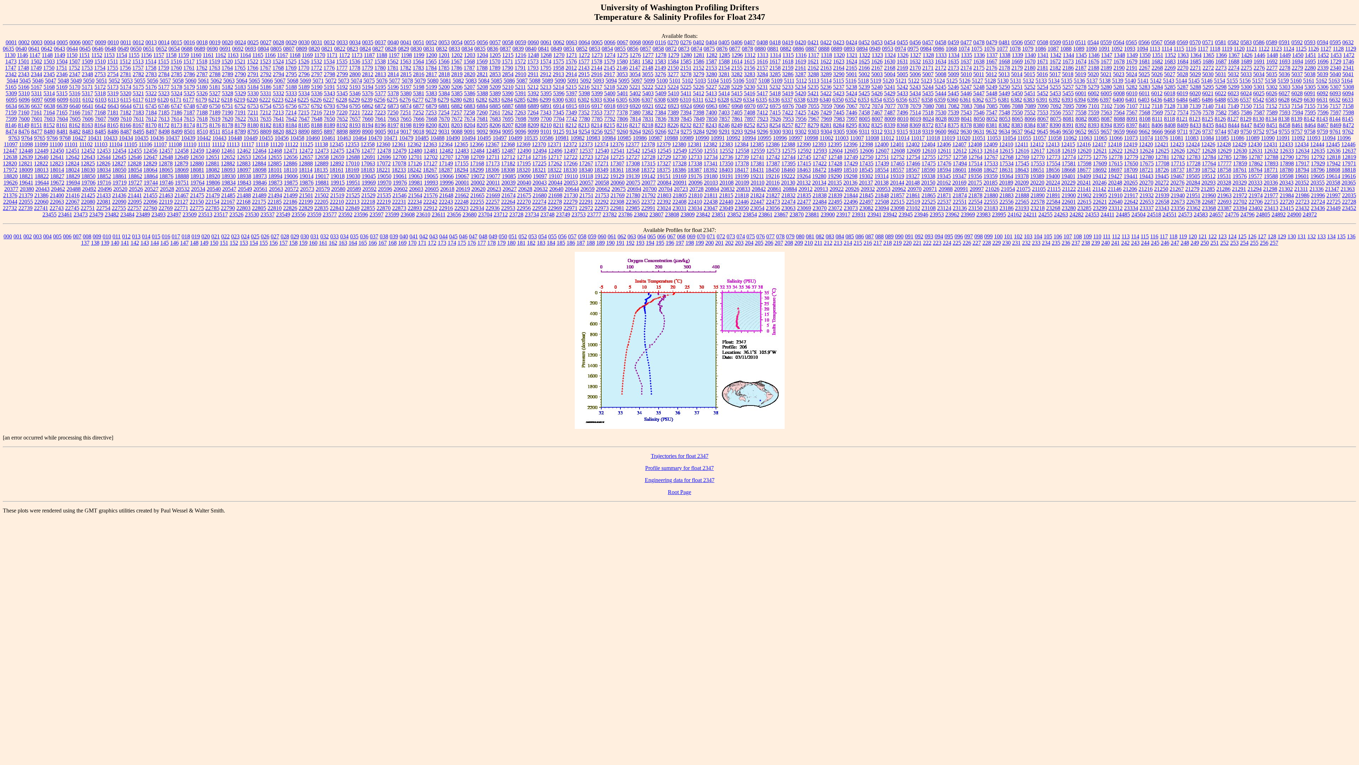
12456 (150, 151)
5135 (1066, 81)
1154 (121, 55)
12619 (1069, 151)
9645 (1042, 132)
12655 (275, 157)
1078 (1015, 49)
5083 (471, 81)
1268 (546, 55)
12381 (695, 144)
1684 (1182, 61)
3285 (775, 74)
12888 (306, 163)
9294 (750, 132)
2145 (609, 68)
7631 (253, 119)
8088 (1119, 119)
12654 (259, 157)
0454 (889, 42)
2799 (342, 74)
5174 (125, 87)
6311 (698, 100)
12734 (711, 157)
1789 (494, 68)
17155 (461, 163)
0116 (660, 42)
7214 (291, 112)
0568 (1169, 42)
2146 (622, 68)
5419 (787, 93)
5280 (1106, 87)
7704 (558, 119)
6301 (571, 100)
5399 (597, 93)
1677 (1106, 61)
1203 (469, 55)
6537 (1245, 100)
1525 (291, 61)
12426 (1208, 144)
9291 (724, 132)
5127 (977, 81)
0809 (301, 49)
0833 (454, 49)
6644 (126, 106)
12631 (1256, 151)
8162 (74, 125)
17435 (866, 163)
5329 (240, 93)
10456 (282, 138)
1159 (183, 55)
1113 (1154, 49)
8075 (1055, 119)
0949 (875, 49)
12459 (197, 151)
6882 (457, 106)
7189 (214, 112)
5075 (369, 81)
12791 (1302, 157)
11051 (979, 138)
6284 (507, 100)
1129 (1350, 49)
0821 (327, 49)
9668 (1170, 132)
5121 (901, 81)
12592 (804, 151)
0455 (902, 42)
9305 (839, 132)
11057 (1040, 138)
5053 (127, 81)
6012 (1157, 93)
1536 (354, 61)
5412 (698, 93)
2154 (724, 68)
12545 (664, 151)
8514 (227, 132)
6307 (647, 100)
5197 (406, 87)
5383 (431, 93)
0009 (100, 42)
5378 (393, 93)
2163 (826, 68)
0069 (648, 42)
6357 (914, 100)
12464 (259, 151)
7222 (367, 112)
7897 (750, 119)
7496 (902, 112)
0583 (1246, 42)
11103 (101, 144)
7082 (953, 106)
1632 (915, 61)
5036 (1284, 74)
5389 (495, 93)
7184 (151, 112)
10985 (624, 138)
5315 (62, 93)
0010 (113, 42)
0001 (11, 42)
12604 (835, 151)
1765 (240, 68)
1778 (354, 68)
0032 (329, 42)
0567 (1157, 42)
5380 (406, 93)
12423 (1177, 144)
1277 (648, 55)
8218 (647, 125)
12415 (1068, 144)
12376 (617, 144)
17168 (477, 163)
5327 (214, 93)
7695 (508, 119)
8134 (1271, 119)
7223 (380, 112)
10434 (126, 138)
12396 (850, 144)
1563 (405, 61)
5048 (63, 81)
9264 (635, 132)
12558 (742, 151)
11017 (918, 138)
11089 (1253, 138)
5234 (800, 87)
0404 (711, 42)
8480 (49, 132)
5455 (1068, 93)
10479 (406, 138)
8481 (62, 132)
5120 (888, 81)
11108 (175, 144)
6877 (418, 106)
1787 (469, 68)
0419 (787, 42)
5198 (418, 87)
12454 (119, 151)
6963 (711, 106)
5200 (444, 87)
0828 (390, 49)
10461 (328, 138)
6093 (1335, 93)
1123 (1276, 49)
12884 (259, 163)
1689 (1246, 61)
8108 (1145, 119)
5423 (838, 93)
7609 (113, 119)
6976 (788, 106)
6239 (367, 100)
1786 (456, 68)
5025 (1144, 74)
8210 (546, 125)
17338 (695, 163)
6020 (1195, 93)
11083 (1192, 138)
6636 (24, 106)
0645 (85, 49)
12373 (586, 144)
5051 (101, 81)
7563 (1106, 112)
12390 (804, 144)
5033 (1246, 74)
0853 (594, 49)
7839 (673, 119)
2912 (545, 74)
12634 (1302, 151)
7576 (1195, 112)
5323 (164, 93)
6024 (1246, 93)
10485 (422, 138)
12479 (399, 151)
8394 (1106, 125)
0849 (556, 49)
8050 (979, 119)
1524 (278, 61)
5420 (800, 93)
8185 (304, 125)
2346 (62, 74)
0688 (187, 49)
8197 (393, 125)
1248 (533, 55)
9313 (889, 132)
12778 (1115, 157)
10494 (468, 138)
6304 (609, 100)
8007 (877, 119)
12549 (680, 151)
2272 (1208, 68)
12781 (1162, 157)
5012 (991, 74)
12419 (1130, 144)
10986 (640, 138)
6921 (648, 106)
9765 (39, 138)
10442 (204, 138)
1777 (342, 68)
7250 (392, 112)
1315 (788, 55)
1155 (133, 55)
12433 (1286, 144)
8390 (1055, 125)
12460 (213, 151)
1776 (329, 68)
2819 (457, 74)
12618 (1053, 151)
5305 (1310, 87)
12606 (867, 151)
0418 (775, 42)
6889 (533, 106)
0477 (966, 42)
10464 (359, 138)
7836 (660, 119)
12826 (103, 163)
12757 (944, 157)
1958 (558, 68)
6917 (597, 106)
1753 (87, 68)
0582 (1233, 42)
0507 (1030, 42)
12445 (1333, 144)
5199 (431, 87)
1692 (1272, 61)
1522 (252, 61)
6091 (1309, 93)
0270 (673, 42)
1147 (34, 55)
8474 (11, 132)
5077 (394, 81)
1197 (394, 55)
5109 (776, 81)
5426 (877, 93)
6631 (1322, 100)
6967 (724, 106)
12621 (1100, 151)
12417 (1099, 144)
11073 (1131, 138)
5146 (1206, 81)
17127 (430, 163)
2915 (584, 74)
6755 (278, 106)
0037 (380, 42)
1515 (163, 61)
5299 (1233, 87)
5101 (675, 81)
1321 (852, 55)
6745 (151, 106)
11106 (145, 144)
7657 (355, 119)
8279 (813, 125)
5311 (36, 93)
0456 (915, 42)
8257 (787, 125)
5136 (1079, 81)
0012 (138, 42)
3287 (800, 74)
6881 (444, 106)
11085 (1222, 138)
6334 (749, 100)
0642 (46, 49)
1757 (138, 68)
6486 (1207, 100)
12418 (1115, 144)
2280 (1310, 68)
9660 (1131, 132)
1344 (1068, 55)
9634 (1004, 132)
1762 (201, 68)
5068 (292, 81)
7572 (1170, 112)
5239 (864, 87)
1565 (431, 61)
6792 (316, 106)
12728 (648, 157)
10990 (702, 138)
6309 (672, 100)
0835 (480, 49)
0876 (722, 49)
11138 (321, 144)
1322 (864, 55)
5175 (138, 87)
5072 (331, 81)
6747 (176, 106)
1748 (23, 68)
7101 (1094, 106)
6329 (736, 100)
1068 (951, 49)
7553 (1042, 112)
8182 (265, 125)
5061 (203, 81)
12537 (586, 151)
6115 (125, 100)
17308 (633, 163)
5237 (838, 87)
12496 (555, 151)
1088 (1066, 49)
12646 (135, 157)
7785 (597, 119)
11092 (1298, 138)
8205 (482, 125)
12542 (633, 151)
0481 (1004, 42)
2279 (1297, 68)
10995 (764, 138)
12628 (1209, 151)
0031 (316, 42)
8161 (62, 125)
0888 (824, 49)
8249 (736, 125)
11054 (1009, 138)
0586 (1259, 42)
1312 (750, 55)
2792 (265, 74)
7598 (1348, 112)
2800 (355, 74)
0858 (658, 49)
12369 (523, 144)
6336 (774, 100)
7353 (596, 112)
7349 (571, 112)
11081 (1176, 138)
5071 (318, 81)
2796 (304, 74)
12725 (617, 157)
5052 (114, 81)
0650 (136, 49)
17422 (820, 163)
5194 (367, 87)
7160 (23, 112)
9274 (673, 132)
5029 (1195, 74)
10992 (733, 138)
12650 (197, 157)
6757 (304, 106)
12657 (306, 157)
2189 (1106, 68)
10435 (141, 138)
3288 (813, 74)
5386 (469, 93)
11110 (189, 144)
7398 (698, 112)
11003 (842, 138)
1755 (112, 68)
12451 (72, 151)
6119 (150, 100)
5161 (1308, 81)
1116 (1191, 49)
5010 (966, 74)
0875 (709, 49)
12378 (648, 144)
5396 (558, 93)
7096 (1081, 106)
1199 (418, 55)
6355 (889, 100)
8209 (533, 125)
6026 (1271, 93)
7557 (1068, 112)
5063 (229, 81)
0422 (826, 42)
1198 (406, 55)
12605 (851, 151)
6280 (456, 100)
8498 (164, 132)
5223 (660, 87)
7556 (1055, 112)
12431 (1270, 144)
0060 (533, 42)
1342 (1055, 55)
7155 (1309, 106)
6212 (214, 100)
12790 (1287, 157)
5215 (571, 87)
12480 (415, 151)
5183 (240, 87)
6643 (113, 106)
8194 (367, 125)
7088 (1017, 106)
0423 (838, 42)
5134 (1054, 81)
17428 (835, 163)
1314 (775, 55)
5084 (483, 81)
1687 (1221, 61)
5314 (49, 93)
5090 (560, 81)
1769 (291, 68)
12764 (975, 157)
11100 (56, 144)
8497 (151, 132)
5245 (940, 87)
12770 (1038, 157)
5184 (253, 87)
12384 (741, 144)
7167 (87, 112)
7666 (418, 119)
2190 (1119, 68)
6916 (584, 106)
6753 (253, 106)
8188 (316, 125)
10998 (811, 138)
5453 (1055, 93)
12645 (119, 157)
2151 (686, 68)
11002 (826, 138)
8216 (622, 125)
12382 (710, 144)
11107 (160, 144)
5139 (1117, 81)
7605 (75, 119)
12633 (1287, 151)
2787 (202, 74)
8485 (100, 132)
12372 (570, 144)
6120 (163, 100)
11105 (130, 144)
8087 (1106, 119)
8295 (851, 125)
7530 (940, 112)
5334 (304, 93)
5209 (495, 87)
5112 (801, 81)
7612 (151, 119)
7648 (316, 119)
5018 (1067, 74)
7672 (457, 119)
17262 (555, 163)
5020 (1093, 74)
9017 (406, 132)
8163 (87, 125)
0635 (8, 49)
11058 (1055, 138)
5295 (1208, 87)
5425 (864, 93)
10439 (188, 138)
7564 (1119, 112)
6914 (558, 106)
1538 (380, 61)
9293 (737, 132)
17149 (446, 163)
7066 (839, 106)
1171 (332, 55)
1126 (1313, 49)
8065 (1017, 119)
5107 (751, 81)
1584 (673, 61)
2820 (469, 74)
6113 (113, 100)
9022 (431, 132)
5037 (1297, 74)
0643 (59, 49)
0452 (864, 42)
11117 (247, 144)
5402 (635, 93)
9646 (1055, 132)
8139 (1296, 119)
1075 (976, 49)
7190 (227, 112)
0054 (457, 42)
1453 (1336, 55)
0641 (34, 49)
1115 (1179, 49)
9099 (533, 132)
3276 (660, 74)
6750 (214, 106)
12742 (773, 157)
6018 (1169, 93)
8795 (253, 132)
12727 (633, 157)
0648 (110, 49)
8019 (915, 119)
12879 (181, 163)
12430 (1255, 144)
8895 (316, 132)
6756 (291, 106)
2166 (864, 68)
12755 (929, 157)
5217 (596, 87)
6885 (495, 106)
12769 (1022, 157)
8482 (75, 132)
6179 (201, 100)
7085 (992, 106)
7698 (520, 119)
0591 (1284, 42)
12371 (554, 144)
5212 (533, 87)
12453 (104, 151)
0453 (877, 42)
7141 (1220, 106)
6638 (49, 106)
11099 (41, 144)
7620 (227, 119)
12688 (353, 157)
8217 (635, 125)
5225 (686, 87)
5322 (151, 93)
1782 (405, 68)
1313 (762, 55)
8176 (214, 125)
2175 (979, 68)
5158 (1270, 81)
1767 (265, 68)
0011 (125, 42)
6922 (660, 106)
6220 (252, 100)
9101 (546, 132)
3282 (736, 74)
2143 (584, 68)
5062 (216, 81)
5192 (342, 87)
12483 (462, 151)
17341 (711, 163)
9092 (482, 132)
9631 (979, 132)
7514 (915, 112)
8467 (1323, 125)
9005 (380, 132)
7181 (113, 112)
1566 (443, 61)
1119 (1227, 49)
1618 (787, 61)
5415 (736, 93)
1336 (979, 55)
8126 (1220, 119)
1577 (584, 61)
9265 (648, 132)
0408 (762, 42)
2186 (1068, 68)
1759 (163, 68)
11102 (86, 144)
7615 (189, 119)
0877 (734, 49)
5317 (87, 93)
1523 (265, 61)
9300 (775, 132)
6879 (431, 106)
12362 (414, 144)
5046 (38, 81)
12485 (493, 151)
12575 (789, 151)
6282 (481, 100)
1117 (1203, 49)
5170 (74, 87)
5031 (1220, 74)
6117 (138, 100)
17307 (617, 163)
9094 (495, 132)
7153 (1284, 106)
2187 (1080, 68)
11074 (1146, 138)
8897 (329, 132)
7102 (1106, 106)
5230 (749, 87)
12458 (181, 151)
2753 (100, 74)
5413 (711, 93)
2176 (991, 68)
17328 (679, 163)
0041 (406, 42)
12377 (632, 144)
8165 (113, 125)
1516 (176, 61)
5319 (113, 93)
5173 (113, 87)
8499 (177, 132)
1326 (902, 55)
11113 (233, 144)
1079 (1027, 49)
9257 (609, 132)
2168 (889, 68)
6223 (277, 100)
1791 (520, 68)
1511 (112, 61)
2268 (1157, 68)
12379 (663, 144)
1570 (494, 61)
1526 (303, 61)
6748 (189, 106)
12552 (726, 151)
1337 (992, 55)
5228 (724, 87)
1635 (953, 61)
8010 (902, 119)
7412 (762, 112)
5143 (1168, 81)
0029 (291, 42)
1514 (150, 61)
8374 (940, 125)
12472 (306, 151)
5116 (850, 81)
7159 (11, 112)
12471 (290, 151)
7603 (49, 119)
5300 (1246, 87)
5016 (1042, 74)
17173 (493, 163)
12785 (1224, 157)
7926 (775, 119)
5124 (939, 81)
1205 (495, 55)
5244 (928, 87)
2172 (940, 68)
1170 (319, 55)
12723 (586, 157)
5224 (673, 87)
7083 (966, 106)
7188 (202, 112)
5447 (979, 93)
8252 (749, 125)
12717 (555, 157)
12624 (1147, 151)
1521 (240, 61)
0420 (800, 42)
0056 (482, 42)
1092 (1117, 49)
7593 (1284, 112)
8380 (979, 125)
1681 (1144, 61)
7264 (533, 112)
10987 (655, 138)
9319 (928, 132)
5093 (598, 81)
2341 (1348, 68)
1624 (851, 61)
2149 (660, 68)
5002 (864, 74)
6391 (1042, 100)
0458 (940, 42)
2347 (74, 74)
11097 (11, 144)
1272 (584, 55)
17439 (882, 163)
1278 (660, 55)
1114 (1167, 49)
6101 (75, 100)
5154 (1219, 81)
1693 (1284, 61)
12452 (88, 151)
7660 (367, 119)
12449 (41, 151)
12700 (399, 157)
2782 (138, 74)
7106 (1119, 106)
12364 (445, 144)
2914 (571, 74)
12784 (1209, 157)
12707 (446, 157)
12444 (1317, 144)
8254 (775, 125)
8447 (1246, 125)
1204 (482, 55)
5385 (457, 93)
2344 (36, 74)
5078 (407, 81)
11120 (276, 144)
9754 (1271, 132)
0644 (72, 49)
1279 (673, 55)
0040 (393, 42)
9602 (953, 132)
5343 (329, 93)
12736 (726, 157)
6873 (393, 106)
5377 (380, 93)
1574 (545, 61)
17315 (648, 163)
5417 (762, 93)
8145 (1347, 119)
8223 (660, 125)
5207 (469, 87)
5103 (700, 81)
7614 (176, 119)
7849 (699, 119)
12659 (337, 157)
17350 (726, 163)
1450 (1297, 55)
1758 (150, 68)
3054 (635, 74)
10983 (593, 138)
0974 (900, 49)
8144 (1335, 119)
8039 (953, 119)
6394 (1080, 100)
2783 (151, 74)
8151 (36, 125)
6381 (1003, 100)
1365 (1208, 55)
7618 (202, 119)
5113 (813, 81)
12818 (1333, 157)
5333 (291, 93)
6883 (469, 106)
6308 (660, 100)
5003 (877, 74)
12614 (991, 151)
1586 (698, 61)
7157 (1335, 106)
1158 (171, 55)
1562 (392, 61)
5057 (165, 81)
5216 (584, 87)
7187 (189, 112)
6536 (1233, 100)
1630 (889, 61)
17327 (664, 163)
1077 (1002, 49)
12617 (1038, 151)
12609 (913, 151)
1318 (826, 55)
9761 (1335, 132)
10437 (173, 138)
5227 (711, 87)
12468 (275, 151)
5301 (1259, 87)
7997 (852, 119)
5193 (355, 87)
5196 (393, 87)
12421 (1161, 144)
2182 (1055, 68)
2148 (647, 68)
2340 (1335, 68)
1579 (609, 61)
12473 (322, 151)
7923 (762, 119)
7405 (736, 112)
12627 (1193, 151)
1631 (902, 61)
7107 (1132, 106)
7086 (1004, 106)
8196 (380, 125)
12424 (1193, 144)
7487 (889, 112)
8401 (1144, 125)
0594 (1322, 42)
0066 (609, 42)
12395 (835, 144)
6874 (406, 106)
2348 (87, 74)
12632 (1271, 151)
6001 (1080, 93)
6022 (1220, 93)
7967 (813, 119)
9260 (622, 132)
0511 (1080, 42)
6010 (1131, 93)
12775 (1084, 157)
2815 (406, 74)
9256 (597, 132)
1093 (1129, 49)
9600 (940, 132)
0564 (1118, 42)
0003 (36, 42)
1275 (622, 55)
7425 (800, 112)
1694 (1297, 61)
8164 (100, 125)
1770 (303, 68)
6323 (710, 100)
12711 (493, 157)
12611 (944, 151)
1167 (282, 55)
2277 (1272, 68)
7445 (838, 112)
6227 (328, 100)
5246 (953, 87)
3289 (826, 74)
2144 (596, 68)
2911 (533, 74)
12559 (758, 151)
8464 (1310, 125)
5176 (151, 87)
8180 (253, 125)
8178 (227, 125)
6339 (812, 100)
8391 (1068, 125)
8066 (1030, 119)
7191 (240, 112)
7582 (1221, 112)
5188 (291, 87)
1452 (1323, 55)
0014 (164, 42)
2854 (508, 74)
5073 (343, 81)
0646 (97, 49)
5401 (622, 93)
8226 (673, 125)
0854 (607, 49)
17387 (773, 163)
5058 (178, 81)
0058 (508, 42)
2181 (1042, 68)
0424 (851, 42)
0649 (123, 49)
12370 (539, 144)
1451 (1310, 55)
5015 (1029, 74)
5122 (913, 81)
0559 (1106, 42)
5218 (609, 87)
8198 (406, 125)
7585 (1233, 112)
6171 (176, 100)
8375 (953, 125)
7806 (622, 119)
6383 (1029, 100)
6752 (240, 106)
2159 (787, 68)
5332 (278, 93)
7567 (1131, 112)
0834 (467, 49)
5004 (889, 74)
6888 (520, 106)
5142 (1156, 81)
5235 (813, 87)
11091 (1283, 138)
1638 (979, 61)
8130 (1258, 119)
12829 (150, 163)
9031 (444, 132)
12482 (446, 151)
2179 (1017, 68)
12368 (508, 144)
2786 (189, 74)
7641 (278, 119)
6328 (723, 100)
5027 (1169, 74)
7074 (877, 106)
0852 (581, 49)
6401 (1131, 100)
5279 (1093, 87)
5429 (889, 93)
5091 (573, 81)
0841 (543, 49)
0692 (237, 49)
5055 (139, 81)
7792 (609, 119)
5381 (418, 93)
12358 (368, 144)
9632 (991, 132)
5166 (23, 87)
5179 (189, 87)
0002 (24, 42)
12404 (928, 144)
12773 (1053, 157)
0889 (836, 49)
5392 (533, 93)
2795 (291, 74)
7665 (406, 119)
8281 (826, 125)
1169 (307, 55)
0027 (265, 42)
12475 (337, 151)
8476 (24, 132)
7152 (1271, 106)
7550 (1017, 112)
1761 (189, 68)
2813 (380, 74)
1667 (991, 61)
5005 (902, 74)
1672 (1055, 61)
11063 (1085, 138)
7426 (813, 112)
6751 (227, 106)
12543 (649, 151)
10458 (297, 138)
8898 (342, 132)
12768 (1006, 157)
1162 (220, 55)
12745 (804, 157)
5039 (1322, 74)
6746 (164, 106)
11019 (948, 138)
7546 (979, 112)
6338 (799, 100)
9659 (1119, 132)
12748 (835, 157)
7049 (801, 106)
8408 (1170, 125)
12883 (243, 163)
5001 (851, 74)
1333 (941, 55)
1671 (1042, 61)
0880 (760, 49)
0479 (991, 42)
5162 (1321, 81)
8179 (240, 125)
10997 (796, 138)
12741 (757, 157)
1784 (431, 68)
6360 (952, 100)
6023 (1233, 93)
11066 (1116, 138)
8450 (1259, 125)
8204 (469, 125)
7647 (304, 119)
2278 (1284, 68)
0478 (979, 42)
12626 (1178, 151)
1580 (622, 61)
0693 (250, 49)
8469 (1335, 125)
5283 (1144, 87)
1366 (1221, 55)
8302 (864, 125)
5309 (11, 93)
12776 (1100, 157)
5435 (928, 93)
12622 (1115, 151)
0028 (278, 42)
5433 (902, 93)
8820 (278, 132)
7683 (495, 119)
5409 (660, 93)
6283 (494, 100)
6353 (863, 100)
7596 (1323, 112)
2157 (762, 68)
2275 (1246, 68)
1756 (125, 68)
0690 (212, 49)
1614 (736, 61)
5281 (1119, 87)
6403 (1143, 100)
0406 (736, 42)
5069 (305, 81)
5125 (952, 81)
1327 (915, 55)
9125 (558, 132)
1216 (520, 55)
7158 (1348, 106)
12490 (524, 151)
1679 (1131, 61)
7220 (342, 112)
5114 (826, 81)
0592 (1297, 42)
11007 (857, 138)
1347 (1106, 55)
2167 (877, 68)
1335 (966, 55)
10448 (235, 138)
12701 (415, 157)
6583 (1271, 100)
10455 (266, 138)
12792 (1318, 157)
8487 (126, 132)
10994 (749, 138)
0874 (696, 49)
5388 (482, 93)
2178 (1004, 68)
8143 (1322, 119)
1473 (11, 61)
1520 (227, 61)
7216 (316, 112)
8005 (864, 119)
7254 (443, 112)
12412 (1037, 144)
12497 (571, 151)
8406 (1157, 125)
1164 (245, 55)
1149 (59, 55)
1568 (469, 61)
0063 (571, 42)
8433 (1195, 125)
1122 (1263, 49)
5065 (254, 81)
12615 (1006, 151)
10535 (531, 138)
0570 (1195, 42)
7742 (571, 119)
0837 (505, 49)
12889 (321, 163)
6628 (1284, 100)
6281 (469, 100)
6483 (1169, 100)
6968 (737, 106)
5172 (100, 87)
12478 (384, 151)
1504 (62, 61)
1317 (813, 55)
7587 (1259, 112)
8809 (265, 132)
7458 (864, 112)
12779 (1131, 157)
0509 (1055, 42)
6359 (940, 100)
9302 (801, 132)
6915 (571, 106)
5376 (367, 93)
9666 (1157, 132)
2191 (1131, 68)
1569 (482, 61)
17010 (352, 163)
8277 (800, 125)
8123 (1194, 119)
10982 (577, 138)
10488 (437, 138)
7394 (686, 112)
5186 (265, 87)
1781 (392, 68)
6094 (1348, 93)
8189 (329, 125)
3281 (724, 74)
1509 (87, 61)
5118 (863, 81)
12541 (617, 151)
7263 (520, 112)
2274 (1233, 68)
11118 (262, 144)
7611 (138, 119)
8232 (686, 125)
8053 (1004, 119)
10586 (546, 138)
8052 (992, 119)
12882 (228, 163)
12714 (524, 157)
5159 (1283, 81)
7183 (138, 112)
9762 (1348, 132)
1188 (381, 55)
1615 (749, 61)
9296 (762, 132)
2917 (609, 74)
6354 (876, 100)
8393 (1093, 125)
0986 (938, 49)
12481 (431, 151)
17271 (602, 163)
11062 (1070, 138)
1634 (940, 61)
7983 (839, 119)
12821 (25, 163)
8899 (355, 132)
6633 (1347, 100)
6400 (1118, 100)
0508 (1042, 42)
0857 (645, 49)
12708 (462, 157)
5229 (736, 87)
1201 (444, 55)
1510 (100, 61)
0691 (225, 49)
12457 (166, 151)
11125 (306, 144)
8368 (902, 125)
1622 (826, 61)
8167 (138, 125)
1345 (1081, 55)
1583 (660, 61)
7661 (380, 119)
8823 (291, 132)
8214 (596, 125)
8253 (762, 125)
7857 (724, 119)
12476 (353, 151)
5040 (1335, 74)
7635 (265, 119)
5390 (508, 93)
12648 (166, 157)
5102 (687, 81)
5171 (87, 87)
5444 (940, 93)
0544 (1093, 42)
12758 (960, 157)
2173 (953, 68)
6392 (1054, 100)
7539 (953, 112)
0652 (161, 49)
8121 (1182, 119)
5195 (380, 87)
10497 (500, 138)
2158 (775, 68)
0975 (913, 49)
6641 (87, 106)
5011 (978, 74)
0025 (253, 42)
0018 (202, 42)
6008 (1119, 93)
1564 (418, 61)
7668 (431, 119)
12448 (26, 151)
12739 (742, 157)
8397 (1131, 125)
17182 (508, 163)
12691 (368, 157)
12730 (679, 157)
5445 (953, 93)
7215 (303, 112)
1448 (1272, 55)
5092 (585, 81)
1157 (158, 55)
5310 (24, 93)
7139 (1195, 106)
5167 (36, 87)
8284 (838, 125)
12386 (772, 144)
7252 (418, 112)
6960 (699, 106)
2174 (966, 68)
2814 (393, 74)
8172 (164, 125)
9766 (52, 138)
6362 (978, 100)
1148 (47, 55)
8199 (418, 125)
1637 (966, 61)
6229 (354, 100)
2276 (1259, 68)
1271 (571, 55)
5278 (1080, 87)
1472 (1348, 55)
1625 (864, 61)
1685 (1195, 61)
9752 (1259, 132)
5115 (838, 81)
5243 (915, 87)
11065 (1100, 138)
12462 (244, 151)
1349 (1132, 55)
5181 (214, 87)
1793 (533, 68)
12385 (757, 144)
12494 (540, 151)
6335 (761, 100)
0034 (355, 42)
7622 (240, 119)
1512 (125, 61)
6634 (11, 106)
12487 (508, 151)
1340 (1030, 55)
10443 (219, 138)
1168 (294, 55)
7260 (482, 112)
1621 (813, 61)
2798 (329, 74)
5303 (1284, 87)
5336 (316, 93)
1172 (344, 55)
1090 (1091, 49)
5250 (1004, 87)
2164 (838, 68)
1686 (1208, 61)
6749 (202, 106)
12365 (461, 144)
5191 (329, 87)
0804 (263, 49)
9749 (1233, 132)
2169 (902, 68)
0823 (352, 49)
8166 (125, 125)
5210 (508, 87)
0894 (862, 49)
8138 (1284, 119)
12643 (88, 157)
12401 (897, 144)
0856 (632, 49)
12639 (26, 157)
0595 (1335, 42)
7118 (1157, 106)
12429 (1239, 144)
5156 (1245, 81)
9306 (852, 132)
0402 (698, 42)
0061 (546, 42)
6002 (1093, 93)
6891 (546, 106)
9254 (584, 132)
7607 (100, 119)
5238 (851, 87)
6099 (62, 100)
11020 (963, 138)
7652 (342, 119)
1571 (507, 61)
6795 (355, 106)
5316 (74, 93)
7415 (775, 112)
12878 (166, 163)
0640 (21, 49)
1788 (482, 68)
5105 (726, 81)
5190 (316, 87)
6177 (188, 100)
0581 (1220, 42)
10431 (95, 138)
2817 (431, 74)
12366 (477, 144)
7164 (49, 112)
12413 (1052, 144)
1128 (1338, 49)
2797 (316, 74)
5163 (1334, 81)
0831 (429, 49)
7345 (558, 112)
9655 (1093, 132)
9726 (1195, 132)
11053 (994, 138)
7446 (851, 112)
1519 (214, 61)
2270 (1182, 68)
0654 (174, 49)
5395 (546, 93)
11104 (115, 144)
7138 (1182, 106)
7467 (877, 112)
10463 (344, 138)
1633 (928, 61)
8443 (1221, 125)
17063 (368, 163)
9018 (418, 132)
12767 (991, 157)
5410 (673, 93)
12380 (679, 144)
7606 (87, 119)
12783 (1193, 157)
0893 (849, 49)
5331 (265, 93)
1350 (1145, 55)
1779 (367, 68)
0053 (444, 42)
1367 (1234, 55)
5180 (202, 87)
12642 (72, 157)
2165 (851, 68)
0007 (87, 42)
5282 (1131, 87)
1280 (686, 55)
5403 (648, 93)
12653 (244, 157)
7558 (1080, 112)
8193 (355, 125)
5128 (990, 81)
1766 (252, 68)
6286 (532, 100)
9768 (65, 138)
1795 (545, 68)
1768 (278, 68)
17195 (524, 163)
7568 (1144, 112)
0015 (176, 42)
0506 (1017, 42)
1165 (257, 55)
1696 (1323, 61)
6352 (850, 100)
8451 (1272, 125)
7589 (1272, 112)
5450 (1017, 93)
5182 (227, 87)
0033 (342, 42)
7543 (966, 112)
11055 (1024, 138)
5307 (1335, 87)
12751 (882, 157)
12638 (10, 157)
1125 (1301, 49)
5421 (813, 93)
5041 (1348, 74)
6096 (24, 100)
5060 (190, 81)
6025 (1259, 93)
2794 (278, 74)
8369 (915, 125)
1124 (1288, 49)
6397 (1105, 100)
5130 (1003, 81)
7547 (991, 112)
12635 (1318, 151)
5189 (304, 87)
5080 (432, 81)
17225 (539, 163)
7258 (469, 112)
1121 (1251, 49)
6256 (379, 100)
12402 (913, 144)
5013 (1004, 74)
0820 (314, 49)
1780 (380, 68)
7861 (737, 119)
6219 (239, 100)
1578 (596, 61)
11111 (204, 144)
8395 (1119, 125)
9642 (1030, 132)
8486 (113, 132)
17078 (399, 163)
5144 (1181, 81)
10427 (79, 138)
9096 (520, 132)
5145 (1194, 81)
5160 (1296, 81)
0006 (75, 42)
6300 (558, 100)
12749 (851, 157)
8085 (1094, 119)
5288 (1195, 87)
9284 (699, 132)
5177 (164, 87)
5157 (1257, 81)
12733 (695, 157)
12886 (290, 163)
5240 (877, 87)
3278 (686, 74)
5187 (278, 87)
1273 (597, 55)
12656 (290, 157)
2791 (253, 74)
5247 (966, 87)
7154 (1297, 106)
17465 (897, 163)
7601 (36, 119)
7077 (890, 106)
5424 (851, 93)
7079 (915, 106)
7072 (864, 106)
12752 (897, 157)
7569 (1157, 112)
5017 (1055, 74)
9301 (788, 132)
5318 (100, 93)
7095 (1068, 106)
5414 (724, 93)
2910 (520, 74)
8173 (176, 125)
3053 (622, 74)
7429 (826, 112)
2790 (240, 74)
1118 (1215, 49)
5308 (1348, 87)
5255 (1055, 87)
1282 (711, 55)
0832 (441, 49)
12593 (820, 151)
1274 (609, 55)
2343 (23, 74)
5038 (1309, 74)
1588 (724, 61)
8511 (215, 132)
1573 (533, 61)
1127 (1325, 49)
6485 (1194, 100)
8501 (189, 132)
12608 (898, 151)
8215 (609, 125)
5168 (49, 87)
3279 (698, 74)
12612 (960, 151)
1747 (10, 68)
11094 (1329, 138)
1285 (724, 55)
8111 (1157, 119)
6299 (545, 100)
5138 (1105, 81)
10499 (515, 138)
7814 (635, 119)
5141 (1143, 81)
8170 (151, 125)
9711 (1182, 132)
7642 (291, 119)
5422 (826, 93)
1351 (1157, 55)
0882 (785, 49)
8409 (1182, 125)
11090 (1268, 138)
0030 (304, 42)
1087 (1053, 49)
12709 (477, 157)
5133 (1041, 81)
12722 (570, 157)
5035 (1271, 74)
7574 (1182, 112)
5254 (1042, 87)
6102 (88, 100)
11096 (1344, 138)
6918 (609, 106)
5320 (125, 93)
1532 (316, 61)
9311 (864, 132)
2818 (444, 74)
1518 (201, 61)
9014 (393, 132)
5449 (1004, 93)
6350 (838, 100)
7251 (405, 112)
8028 (941, 119)
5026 (1157, 74)
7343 (545, 112)
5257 (1068, 87)
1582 (647, 61)
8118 (1169, 119)
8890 (304, 132)
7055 (813, 106)
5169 (62, 87)
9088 (457, 132)
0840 (531, 49)
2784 (164, 74)
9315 (902, 132)
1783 (418, 68)
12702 (431, 157)
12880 (197, 163)
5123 (926, 81)
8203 (457, 125)
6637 (36, 106)
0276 (686, 42)
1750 (49, 68)
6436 (1156, 100)
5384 (444, 93)
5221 (635, 87)
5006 (915, 74)
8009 (890, 119)
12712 (508, 157)
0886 (798, 49)
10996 (780, 138)
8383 (1017, 125)
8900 (367, 132)
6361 (965, 100)
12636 (1333, 151)
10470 (375, 138)
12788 (1271, 157)
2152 (698, 68)
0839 (518, 49)
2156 (749, 68)
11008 (872, 138)
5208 (482, 87)
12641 (57, 157)
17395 (788, 163)
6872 (380, 106)
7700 (546, 119)
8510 (202, 132)
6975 (775, 106)
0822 (339, 49)
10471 (391, 138)
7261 (494, 112)
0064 (584, 42)
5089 (547, 81)
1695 (1310, 61)
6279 (443, 100)
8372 (928, 125)
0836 (492, 49)
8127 (1233, 119)
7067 (852, 106)
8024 (928, 119)
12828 (134, 163)
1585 (686, 61)
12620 (1084, 151)
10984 (609, 138)
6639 (62, 106)
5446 (966, 93)
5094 (611, 81)
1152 (96, 55)
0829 (403, 49)
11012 (887, 138)
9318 (915, 132)
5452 (1042, 93)
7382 (647, 112)
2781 (125, 74)
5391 (520, 93)
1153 (109, 55)
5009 (953, 74)
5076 (382, 81)
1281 (699, 55)
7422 (787, 112)
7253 (431, 112)
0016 (189, 42)
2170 (915, 68)
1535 (342, 61)
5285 (1170, 87)
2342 (11, 74)
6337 (787, 100)
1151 (84, 55)
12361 (399, 144)
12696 (384, 157)
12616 (1022, 151)
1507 (74, 61)
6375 (991, 100)
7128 (1169, 106)
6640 (75, 106)
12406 (944, 144)
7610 (126, 119)
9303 (813, 132)
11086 (1237, 138)
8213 (584, 125)
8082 (1081, 119)
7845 (686, 119)
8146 (11, 125)
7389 (673, 112)
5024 (1131, 74)
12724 (602, 157)
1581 (635, 61)
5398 (584, 93)
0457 (928, 42)
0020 (227, 42)
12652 (228, 157)
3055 (647, 74)
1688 (1233, 61)
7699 (533, 119)
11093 (1313, 138)
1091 (1104, 49)
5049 (76, 81)
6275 (392, 100)
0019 (214, 42)
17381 (757, 163)
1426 (1246, 55)
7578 (1208, 112)
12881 (212, 163)
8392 (1080, 125)
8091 (1132, 119)
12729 (664, 157)
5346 (355, 93)
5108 (764, 81)
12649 (181, 157)
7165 (62, 112)
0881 (773, 49)
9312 (877, 132)
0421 (813, 42)
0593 (1309, 42)
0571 (1208, 42)
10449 (250, 138)
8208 (520, 125)
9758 (1309, 132)
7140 (1208, 106)
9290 (711, 132)
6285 (520, 100)
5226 (698, 87)
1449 (1285, 55)
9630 (966, 132)
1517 (189, 61)
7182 (125, 112)
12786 (1240, 157)
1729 (1335, 61)
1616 (762, 61)
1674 (1080, 61)
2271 (1195, 68)
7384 (660, 112)
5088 (534, 81)
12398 (866, 144)
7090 (1043, 106)
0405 (724, 42)
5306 (1323, 87)
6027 (1284, 93)
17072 (384, 163)
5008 (940, 74)
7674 (469, 119)
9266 (660, 132)
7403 (724, 112)
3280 (711, 74)
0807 (288, 49)
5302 (1272, 87)
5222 (647, 87)
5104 (713, 81)
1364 (1196, 55)
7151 (1259, 106)
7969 (826, 119)
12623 (1131, 151)
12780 (1147, 157)
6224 (290, 100)
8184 (291, 125)
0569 (1182, 42)
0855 (620, 49)
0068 (635, 42)
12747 (820, 157)
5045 (25, 81)
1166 (270, 55)
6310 (685, 100)
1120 (1239, 49)
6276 (405, 100)
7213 (278, 112)
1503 (49, 61)
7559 (1093, 112)
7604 (62, 119)
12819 (1349, 157)
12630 (1240, 151)
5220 (622, 87)
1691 (1259, 61)
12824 (72, 163)
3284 (762, 74)
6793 (329, 106)
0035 (367, 42)
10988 (671, 138)
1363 (1183, 55)
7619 (214, 119)
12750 (866, 157)
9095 (508, 132)
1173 (356, 55)
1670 (1030, 61)
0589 (1271, 42)
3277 (673, 74)
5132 (1028, 81)
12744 (788, 157)
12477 (368, 151)
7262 (507, 112)
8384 (1030, 125)
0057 (495, 42)
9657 (1106, 132)
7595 (1310, 112)
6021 (1208, 93)
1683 (1170, 61)
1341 (1043, 55)
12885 (275, 163)
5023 (1118, 74)
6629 (1296, 100)
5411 (686, 93)
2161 (800, 68)
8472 (1348, 125)
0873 (683, 49)
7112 (1144, 106)
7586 (1246, 112)
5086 (509, 81)
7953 (788, 119)
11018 (933, 138)
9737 (1208, 132)
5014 (1016, 74)
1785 (443, 68)
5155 (1232, 81)
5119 (875, 81)
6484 (1182, 100)
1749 (36, 68)
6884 (482, 106)
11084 (1207, 138)
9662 (1144, 132)
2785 (176, 74)
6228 (341, 100)
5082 (458, 81)
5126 (964, 81)
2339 (1323, 68)
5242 (902, 87)
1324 (890, 55)
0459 (953, 42)
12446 (1348, 144)
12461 (228, 151)
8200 (431, 125)
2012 (571, 68)
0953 (887, 49)
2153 (711, 68)
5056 (152, 81)
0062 (558, 42)
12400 (882, 144)
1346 (1094, 55)
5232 (775, 87)
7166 (74, 112)
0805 (276, 49)
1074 (964, 49)
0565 (1131, 42)
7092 (1055, 106)
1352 (1170, 55)
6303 (596, 100)
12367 (492, 144)
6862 (367, 106)
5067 (280, 81)
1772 (316, 68)
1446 (1259, 55)
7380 (635, 112)
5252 (1030, 87)
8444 (1233, 125)
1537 (367, 61)
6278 (430, 100)
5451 (1030, 93)
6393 (1067, 100)
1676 (1093, 61)
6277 (418, 100)
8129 (1245, 119)
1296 (737, 55)
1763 (214, 68)
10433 (110, 138)
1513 (138, 61)
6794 (342, 106)
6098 (50, 100)
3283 (749, 74)
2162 (813, 68)
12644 (104, 157)
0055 (469, 42)
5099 (649, 81)
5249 (991, 87)
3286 (787, 74)
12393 (819, 144)
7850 (711, 119)
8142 (1309, 119)
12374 (601, 144)
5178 (176, 87)
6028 (1297, 93)
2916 (596, 74)
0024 (240, 42)
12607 (882, 151)
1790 (507, 68)
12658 (322, 157)
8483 (87, 132)
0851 (569, 49)
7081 (941, 106)
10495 (484, 138)
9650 (1068, 132)
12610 (929, 151)
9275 (686, 132)
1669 (1017, 61)
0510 (1068, 42)
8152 (49, 125)
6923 (673, 106)
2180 (1030, 68)
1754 (99, 68)
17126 (415, 163)
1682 (1157, 61)
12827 (119, 163)
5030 (1208, 74)
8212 (571, 125)
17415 (804, 163)
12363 (430, 144)
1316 (801, 55)
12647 (150, 157)
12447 (10, 151)
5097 (636, 81)
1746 (1348, 61)
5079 (420, 81)
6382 (1016, 100)
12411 (1021, 144)
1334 (953, 55)
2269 (1170, 68)
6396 (1093, 100)
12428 (1224, 144)
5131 (1015, 81)
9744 (1220, 132)
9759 (1322, 132)
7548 (1004, 112)
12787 (1256, 157)
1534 (329, 61)
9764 (27, 138)
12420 (1146, 144)
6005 (1106, 93)
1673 (1068, 61)
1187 (369, 55)
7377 (609, 112)
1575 (558, 61)
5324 (176, 93)
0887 (811, 49)
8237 (698, 125)
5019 (1080, 74)
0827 (378, 49)
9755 (1284, 132)
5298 (1221, 87)
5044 (12, 81)
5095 (624, 81)
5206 (457, 87)
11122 (291, 144)
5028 (1182, 74)
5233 (787, 87)
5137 (1092, 81)
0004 (49, 42)
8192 (342, 125)
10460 (313, 138)
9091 (469, 132)
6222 (265, 100)
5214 (558, 87)
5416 (749, 93)
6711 (138, 106)
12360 (383, 144)
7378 (622, 112)
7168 (100, 112)
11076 (1161, 138)
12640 (41, 157)
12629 (1224, 151)
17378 (742, 163)
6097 (37, 100)
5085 (496, 81)
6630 (1309, 100)
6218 (227, 100)
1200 (431, 55)
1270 (558, 55)
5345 (342, 93)
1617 (775, 61)
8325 (877, 125)
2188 (1093, 68)
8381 (991, 125)
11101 (71, 144)
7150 (1246, 106)
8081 (1068, 119)
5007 (928, 74)
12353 (352, 144)
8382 (1004, 125)
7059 (826, 106)
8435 (1208, 125)
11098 (26, 144)
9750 (1246, 132)
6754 (265, 106)
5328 (227, 93)
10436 (157, 138)
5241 (889, 87)
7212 (265, 112)
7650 (329, 119)
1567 (456, 61)
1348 (1119, 55)
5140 (1130, 81)
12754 (913, 157)
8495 (138, 132)
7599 (11, 119)
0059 (520, 42)
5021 (1106, 74)
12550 (695, 151)
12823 (57, 163)
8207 (508, 125)
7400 (711, 112)
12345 (336, 144)
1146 (22, 55)
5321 (138, 93)
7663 (393, 119)
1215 (508, 55)
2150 (673, 68)
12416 (1084, 144)
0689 (199, 49)
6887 (508, 106)
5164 (1347, 81)
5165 (11, 87)
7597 (1335, 112)
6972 (762, 106)
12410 (1006, 144)
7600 (24, 119)
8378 (966, 125)
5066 (267, 81)
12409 (991, 144)
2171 (928, 68)
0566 (1144, 42)
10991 (718, 138)
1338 (1004, 55)
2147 (635, 68)
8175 (202, 125)
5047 (50, 81)
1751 (61, 68)
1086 (1040, 49)
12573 (773, 151)
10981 (562, 138)
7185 (164, 112)
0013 (151, 42)
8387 (1042, 125)
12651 (213, 157)
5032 (1233, 74)
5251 (1017, 87)
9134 (571, 132)
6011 (1144, 93)
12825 (88, 163)
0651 (148, 49)
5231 (762, 87)
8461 (1297, 125)
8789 (240, 132)
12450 (57, 151)
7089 (1030, 106)
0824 (365, 49)
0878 (747, 49)
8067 (1043, 119)
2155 (736, 68)
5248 (979, 87)
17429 (851, 163)
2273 (1221, 68)
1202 (457, 55)
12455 (135, 151)
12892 (337, 163)
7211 (252, 112)
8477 (36, 132)
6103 (101, 100)
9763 (14, 138)
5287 (1182, 87)
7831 (648, 119)
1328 (928, 55)
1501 (23, 61)
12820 (10, 163)
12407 (959, 144)
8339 (889, 125)
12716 (539, 157)
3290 (838, 74)
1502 (36, 61)
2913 (558, 74)
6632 (1335, 100)
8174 (189, 125)
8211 (558, 125)
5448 (991, 93)
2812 (367, 74)
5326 (202, 93)
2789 (227, 74)
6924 (686, 106)
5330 (253, 93)
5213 (545, 87)
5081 (445, 81)
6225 (303, 100)
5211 (520, 87)
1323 (877, 55)
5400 (609, 93)
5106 (738, 81)
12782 (1178, 157)
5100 (662, 81)
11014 (903, 138)
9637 (1017, 132)
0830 (416, 49)
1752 (74, 68)
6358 (927, 100)
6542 (1258, 100)
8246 (724, 125)
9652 (1080, 132)
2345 (49, 74)
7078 (902, 106)
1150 (72, 55)
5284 (1157, 87)
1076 (989, 49)
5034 (1259, 74)
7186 (176, 112)
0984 (925, 49)
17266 (570, 163)
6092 (1322, 93)
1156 (146, 55)
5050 (88, 81)
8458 (1284, 125)
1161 (208, 55)
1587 (711, 61)
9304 (826, 132)
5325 (189, 93)
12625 (1162, 151)
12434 (1302, 144)
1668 (1004, 61)
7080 (928, 106)
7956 (801, 119)
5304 (1297, 87)
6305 (621, 100)
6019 (1182, 93)
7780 (584, 119)
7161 (36, 112)
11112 (218, 144)
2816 (418, 74)
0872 (671, 49)
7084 (979, 106)
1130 (10, 55)
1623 (838, 61)
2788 (214, 74)
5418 (775, 93)
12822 (41, 163)
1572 (520, 61)
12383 (726, 144)
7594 (1297, 112)
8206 (495, 125)
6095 (11, 100)
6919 (622, 106)
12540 (602, 151)
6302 (583, 100)
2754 (113, 74)
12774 (1069, 157)
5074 (356, 81)
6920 (635, 106)
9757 (1297, 132)
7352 (584, 112)
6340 (825, 100)
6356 (901, 100)
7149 (1233, 106)
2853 (495, 74)
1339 (1017, 55)
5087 (522, 81)
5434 (915, 93)
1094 (1142, 49)
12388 (788, 144)
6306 (634, 100)
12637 (1349, 151)
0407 (749, 42)
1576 (571, 61)
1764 (227, 68)
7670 (444, 119)
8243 (711, 125)
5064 (241, 81)
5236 (826, 87)
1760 (176, 68)
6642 (100, 106)
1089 (1078, 49)
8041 (966, 119)
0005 (62, 42)
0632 (1348, 42)
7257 (456, 112)
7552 (1030, 112)
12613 (975, 151)
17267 (586, 163)
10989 (687, 138)
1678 (1119, 61)
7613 (164, 119)
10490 (453, 138)
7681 (482, 119)
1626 (877, 61)
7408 (749, 112)
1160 (195, 55)
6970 (750, 106)
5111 (789, 81)
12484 (477, 151)
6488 (1220, 100)
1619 (800, 61)
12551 (711, 151)
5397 (571, 93)
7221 (354, 112)
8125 (1207, 119)
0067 (622, 42)
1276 (635, 55)
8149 (23, 125)
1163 (233, 55)
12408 (975, 144)
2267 (1144, 68)
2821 (482, 74)
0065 (597, 42)
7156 (1322, 106)
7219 (329, 112)
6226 (316, 100)
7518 (928, 112)
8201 (444, 125)
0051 (418, 42)
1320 (839, 55)
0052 (431, 42)
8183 (278, 125)
